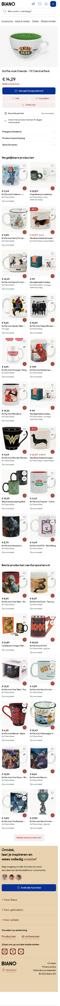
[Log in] (46, 4)
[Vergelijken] (24, 171)
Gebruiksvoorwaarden (44, 970)
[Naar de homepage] (8, 4)
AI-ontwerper (31, 936)
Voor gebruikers (13, 909)
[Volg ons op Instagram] (5, 951)
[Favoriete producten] (40, 4)
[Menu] (53, 4)
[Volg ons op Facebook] (13, 951)
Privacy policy (49, 967)
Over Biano (10, 899)
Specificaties (9, 144)
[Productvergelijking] (33, 4)
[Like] (24, 165)
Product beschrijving (13, 138)
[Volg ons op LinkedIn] (21, 951)
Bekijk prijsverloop (11, 84)
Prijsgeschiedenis (12, 131)
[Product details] (25, 188)
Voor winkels (11, 919)
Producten (9, 936)
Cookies (51, 963)
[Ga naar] (29, 46)
